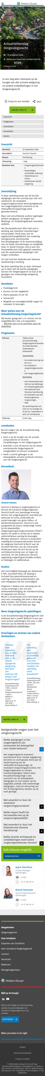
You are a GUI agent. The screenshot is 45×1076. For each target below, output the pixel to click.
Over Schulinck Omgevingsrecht (16, 948)
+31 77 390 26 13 (27, 904)
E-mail (23, 877)
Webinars (5, 964)
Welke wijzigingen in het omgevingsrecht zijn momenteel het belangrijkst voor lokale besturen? (19, 744)
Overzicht (7, 117)
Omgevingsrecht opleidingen (15, 626)
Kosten (6, 136)
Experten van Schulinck (12, 943)
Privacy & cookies (22, 1059)
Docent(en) (8, 131)
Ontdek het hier (12, 856)
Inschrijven (7, 1019)
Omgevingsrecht (9, 932)
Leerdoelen (8, 126)
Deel (38, 101)
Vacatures (6, 959)
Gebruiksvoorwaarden (22, 1053)
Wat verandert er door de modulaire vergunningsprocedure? (17, 803)
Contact (5, 954)
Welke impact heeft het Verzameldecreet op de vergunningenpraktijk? (16, 815)
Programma (8, 122)
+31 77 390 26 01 (27, 882)
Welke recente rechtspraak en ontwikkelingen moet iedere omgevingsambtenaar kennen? (20, 839)
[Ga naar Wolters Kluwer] (12, 980)
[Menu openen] (2, 3)
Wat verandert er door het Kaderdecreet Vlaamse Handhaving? (18, 827)
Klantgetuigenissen (10, 970)
